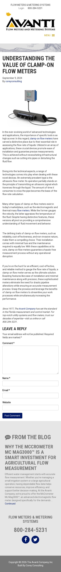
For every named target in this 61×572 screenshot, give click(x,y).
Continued (10, 503)
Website (6, 402)
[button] (47, 35)
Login (21, 8)
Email (6, 390)
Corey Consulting (34, 565)
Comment (8, 343)
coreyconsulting (14, 81)
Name (6, 378)
